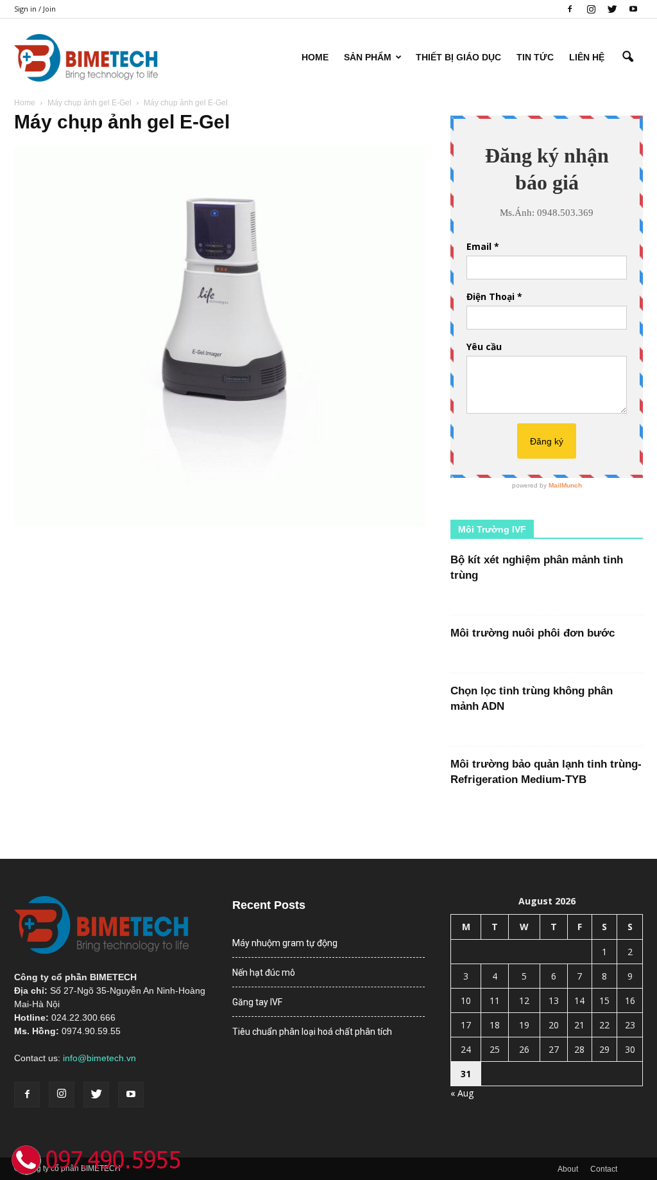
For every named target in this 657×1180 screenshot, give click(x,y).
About (568, 1169)
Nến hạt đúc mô (263, 972)
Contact (603, 1169)
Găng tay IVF (257, 1002)
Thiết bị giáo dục (458, 57)
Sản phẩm (367, 57)
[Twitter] (612, 9)
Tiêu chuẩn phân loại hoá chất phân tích (312, 1031)
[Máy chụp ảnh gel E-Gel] (219, 523)
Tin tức (535, 57)
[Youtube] (633, 9)
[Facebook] (569, 9)
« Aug (462, 1093)
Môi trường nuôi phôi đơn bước (532, 633)
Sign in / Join (35, 8)
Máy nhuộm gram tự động (284, 943)
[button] (627, 57)
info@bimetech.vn (99, 1058)
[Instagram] (591, 9)
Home (315, 57)
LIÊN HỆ (586, 57)
